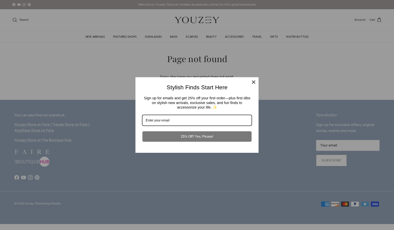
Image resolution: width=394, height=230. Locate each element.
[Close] (254, 82)
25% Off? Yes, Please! (197, 136)
